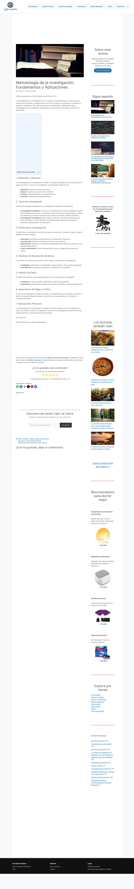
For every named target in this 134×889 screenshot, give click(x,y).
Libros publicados (97, 711)
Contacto (52, 869)
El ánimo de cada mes (99, 749)
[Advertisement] (67, 26)
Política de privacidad (94, 866)
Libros (110, 6)
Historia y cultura (48, 6)
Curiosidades (32, 6)
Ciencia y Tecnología (98, 699)
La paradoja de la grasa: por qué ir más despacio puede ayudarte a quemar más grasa (102, 426)
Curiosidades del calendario (101, 744)
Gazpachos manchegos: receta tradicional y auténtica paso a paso (102, 382)
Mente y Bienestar (97, 6)
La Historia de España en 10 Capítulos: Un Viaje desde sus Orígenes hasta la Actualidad (102, 755)
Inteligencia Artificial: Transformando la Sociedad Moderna (101, 782)
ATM (54, 96)
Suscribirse (66, 425)
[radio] (43, 375)
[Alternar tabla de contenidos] (38, 172)
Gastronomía (81, 6)
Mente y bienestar (23, 438)
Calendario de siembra (99, 762)
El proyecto (120, 6)
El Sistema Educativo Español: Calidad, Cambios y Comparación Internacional (102, 181)
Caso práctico (21, 317)
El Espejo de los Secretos (100, 777)
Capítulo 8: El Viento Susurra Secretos (29, 440)
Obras (93, 709)
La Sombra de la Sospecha (101, 769)
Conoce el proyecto (103, 70)
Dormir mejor (95, 706)
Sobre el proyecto (55, 866)
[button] (39, 6)
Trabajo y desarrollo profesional (39, 438)
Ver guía (104, 661)
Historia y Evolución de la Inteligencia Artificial (100, 137)
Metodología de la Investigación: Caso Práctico (32, 442)
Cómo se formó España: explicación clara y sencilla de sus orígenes (102, 349)
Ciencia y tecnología (65, 6)
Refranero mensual (98, 741)
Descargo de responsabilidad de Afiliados (99, 869)
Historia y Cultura (97, 697)
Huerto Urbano (96, 766)
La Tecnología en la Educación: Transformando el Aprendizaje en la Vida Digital (102, 158)
